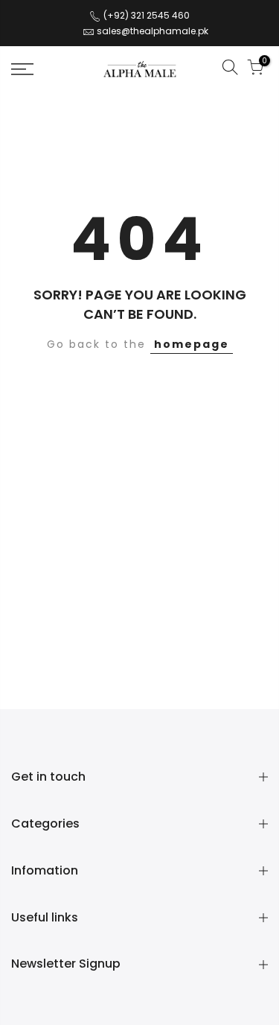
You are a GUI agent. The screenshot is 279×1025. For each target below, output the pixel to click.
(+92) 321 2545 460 (145, 15)
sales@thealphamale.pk (152, 31)
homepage (191, 344)
